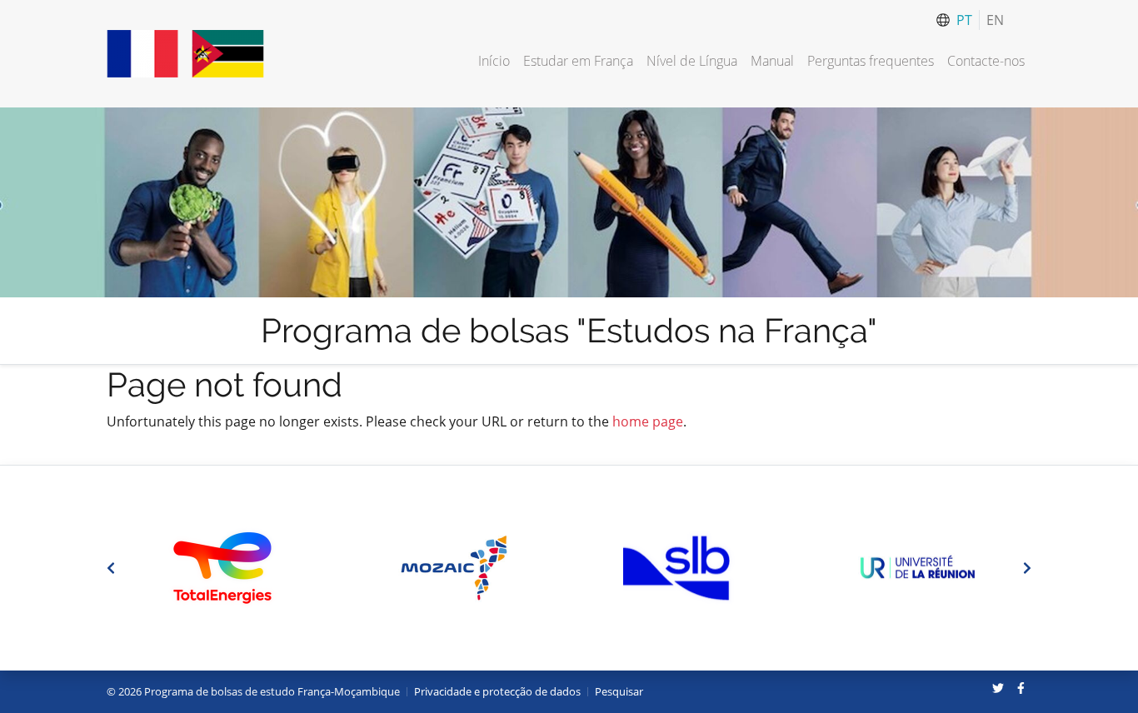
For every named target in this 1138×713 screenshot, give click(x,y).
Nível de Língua (691, 61)
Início (494, 61)
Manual (772, 61)
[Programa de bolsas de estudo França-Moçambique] (185, 54)
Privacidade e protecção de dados (497, 691)
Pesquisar (619, 691)
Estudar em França (578, 61)
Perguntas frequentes (870, 61)
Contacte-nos (986, 61)
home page (647, 421)
